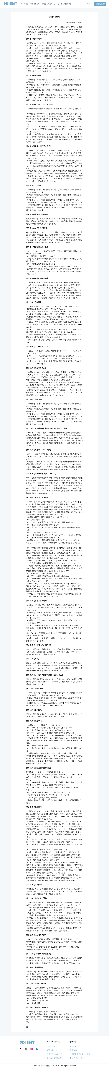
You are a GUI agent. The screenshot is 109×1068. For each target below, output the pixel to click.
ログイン (90, 4)
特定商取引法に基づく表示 (80, 1054)
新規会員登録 (100, 4)
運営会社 (73, 1046)
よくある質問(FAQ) (64, 4)
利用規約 (73, 1050)
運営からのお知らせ (48, 4)
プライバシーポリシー (78, 1058)
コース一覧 (24, 4)
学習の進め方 (34, 4)
